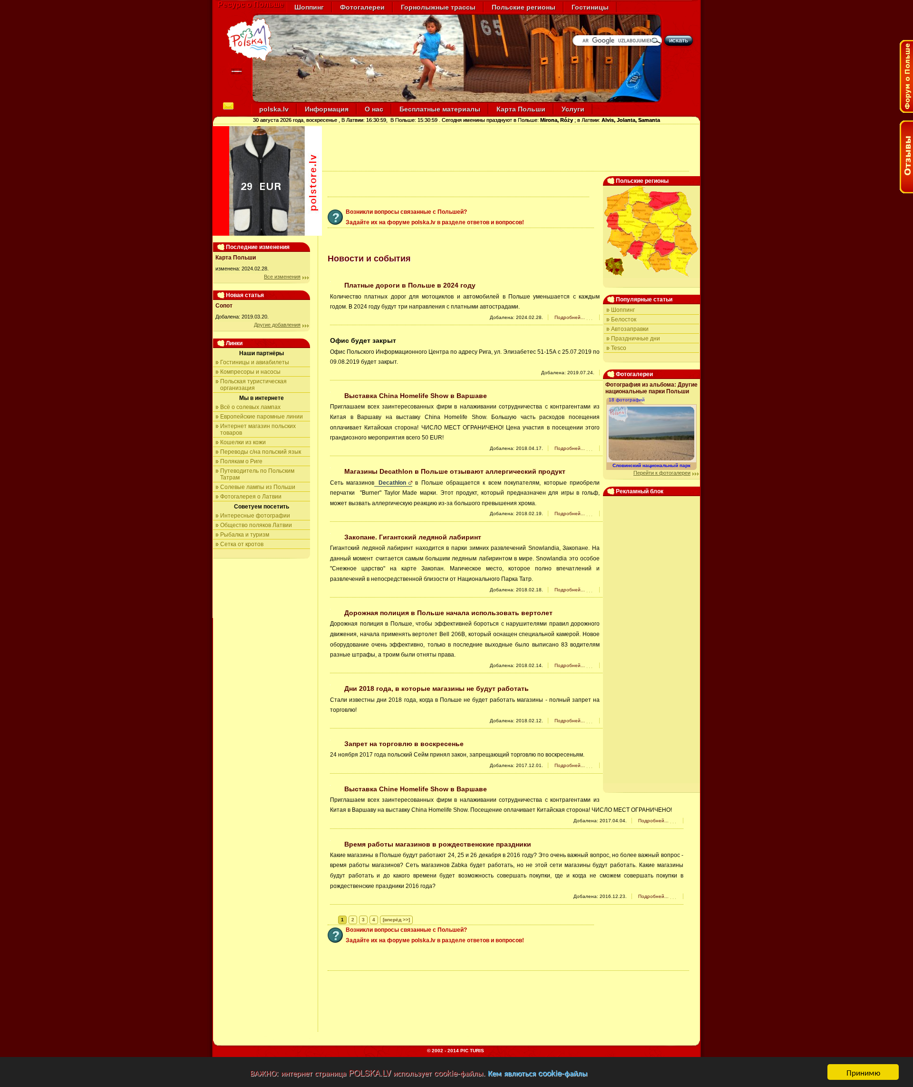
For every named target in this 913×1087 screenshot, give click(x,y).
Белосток (623, 319)
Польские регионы (523, 7)
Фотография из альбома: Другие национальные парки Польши (651, 388)
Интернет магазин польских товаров (258, 429)
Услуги (573, 109)
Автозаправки (630, 329)
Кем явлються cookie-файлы (537, 1072)
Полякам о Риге (241, 461)
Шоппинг (309, 7)
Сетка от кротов (241, 544)
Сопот (224, 305)
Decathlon (390, 482)
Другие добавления (277, 325)
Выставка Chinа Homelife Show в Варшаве (415, 395)
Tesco (618, 348)
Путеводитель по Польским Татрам (257, 474)
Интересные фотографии (255, 515)
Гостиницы (590, 7)
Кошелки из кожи (243, 442)
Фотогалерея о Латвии (251, 496)
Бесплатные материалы (439, 109)
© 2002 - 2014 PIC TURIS (455, 1050)
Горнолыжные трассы (438, 7)
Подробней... (569, 317)
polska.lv (274, 109)
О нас (374, 109)
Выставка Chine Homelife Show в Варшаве (415, 789)
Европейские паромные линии (261, 416)
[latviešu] (236, 72)
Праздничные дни (635, 338)
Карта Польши (520, 109)
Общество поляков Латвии (256, 525)
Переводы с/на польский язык (260, 452)
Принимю (863, 1072)
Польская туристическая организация (253, 384)
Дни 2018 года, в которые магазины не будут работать (436, 688)
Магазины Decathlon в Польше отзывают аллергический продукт (454, 471)
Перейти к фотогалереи (661, 473)
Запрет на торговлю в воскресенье (404, 744)
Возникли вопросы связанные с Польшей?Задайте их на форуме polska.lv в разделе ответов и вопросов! (435, 217)
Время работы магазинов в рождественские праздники (437, 844)
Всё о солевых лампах (250, 407)
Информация (327, 109)
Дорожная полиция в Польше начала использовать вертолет (448, 613)
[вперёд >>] (396, 919)
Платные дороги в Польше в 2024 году (410, 285)
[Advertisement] (503, 147)
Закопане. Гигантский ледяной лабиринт (412, 537)
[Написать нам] (228, 107)
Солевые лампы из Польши (257, 487)
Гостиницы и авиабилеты (254, 362)
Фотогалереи (362, 7)
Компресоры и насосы (250, 372)
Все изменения (282, 276)
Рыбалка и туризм (244, 534)
